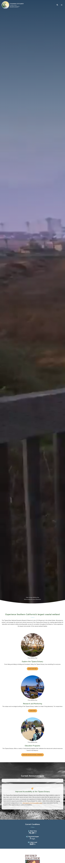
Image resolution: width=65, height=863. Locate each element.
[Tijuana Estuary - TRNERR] (13, 5)
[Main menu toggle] (61, 5)
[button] (57, 5)
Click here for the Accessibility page (32, 803)
